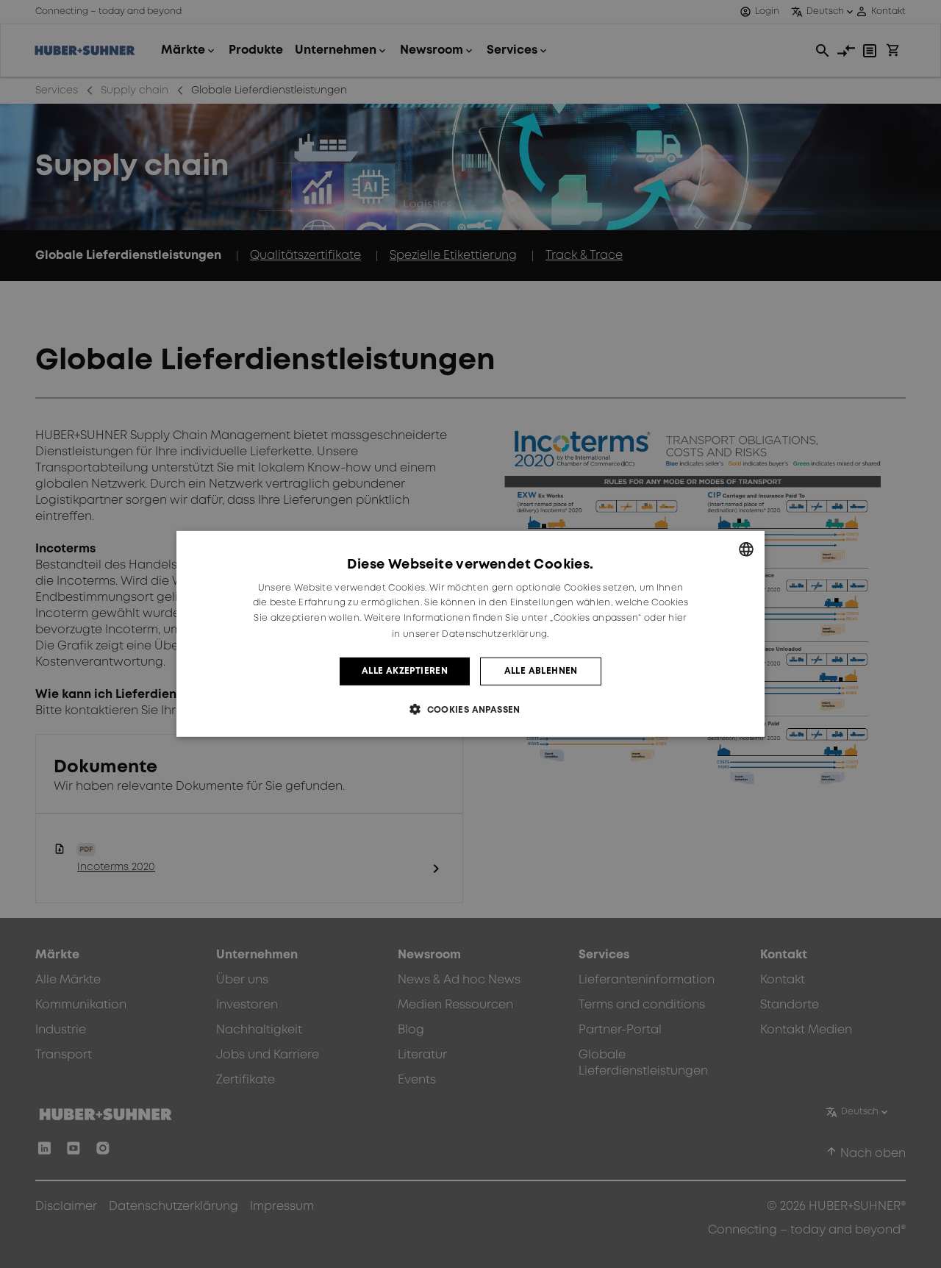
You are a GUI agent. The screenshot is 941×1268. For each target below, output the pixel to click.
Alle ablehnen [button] (541, 671)
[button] (470, 709)
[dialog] (470, 634)
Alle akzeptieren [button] (405, 671)
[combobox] (746, 549)
